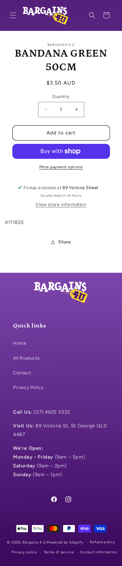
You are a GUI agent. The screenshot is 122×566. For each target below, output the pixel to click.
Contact (22, 373)
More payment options (61, 167)
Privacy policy (24, 552)
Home (19, 343)
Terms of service (59, 552)
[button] (13, 15)
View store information (60, 204)
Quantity (61, 96)
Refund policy (102, 542)
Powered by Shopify (65, 542)
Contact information (98, 552)
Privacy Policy (28, 387)
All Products (26, 358)
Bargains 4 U (34, 542)
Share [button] (64, 242)
